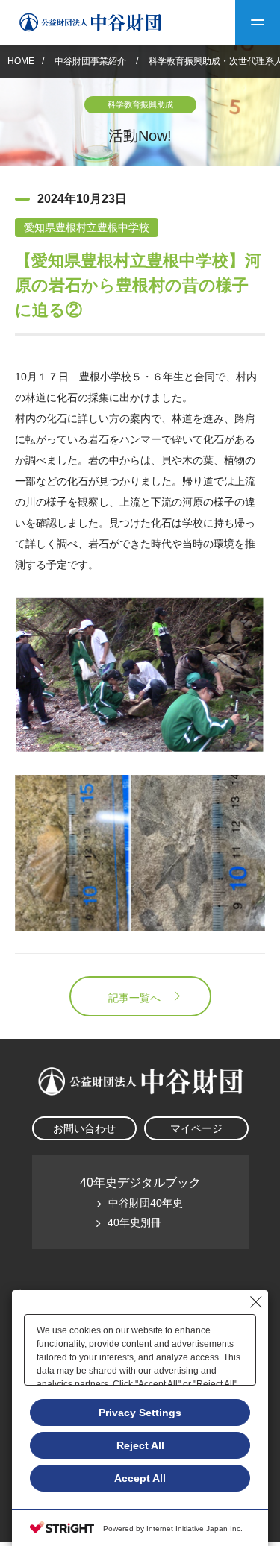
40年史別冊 (134, 1222)
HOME (20, 61)
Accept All (140, 1478)
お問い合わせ (84, 1128)
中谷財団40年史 (145, 1203)
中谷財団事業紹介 (91, 61)
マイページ (196, 1128)
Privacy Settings (140, 1412)
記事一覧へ (134, 998)
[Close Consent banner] (256, 1302)
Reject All (140, 1445)
